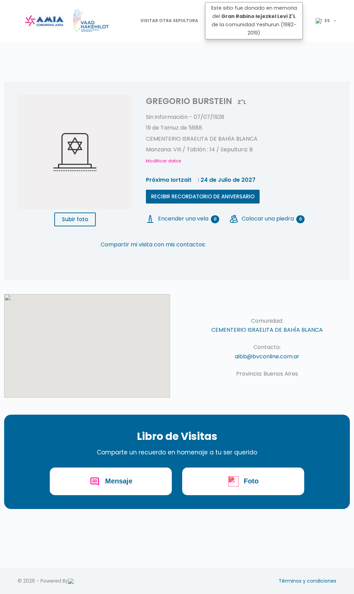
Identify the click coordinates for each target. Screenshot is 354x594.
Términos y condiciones (307, 580)
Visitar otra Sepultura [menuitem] (169, 20)
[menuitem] (323, 20)
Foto (251, 481)
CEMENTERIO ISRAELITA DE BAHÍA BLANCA (267, 330)
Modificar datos (163, 161)
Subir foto (75, 219)
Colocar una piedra (272, 219)
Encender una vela (187, 219)
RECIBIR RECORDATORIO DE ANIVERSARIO (202, 196)
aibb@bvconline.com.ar (267, 356)
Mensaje (118, 481)
